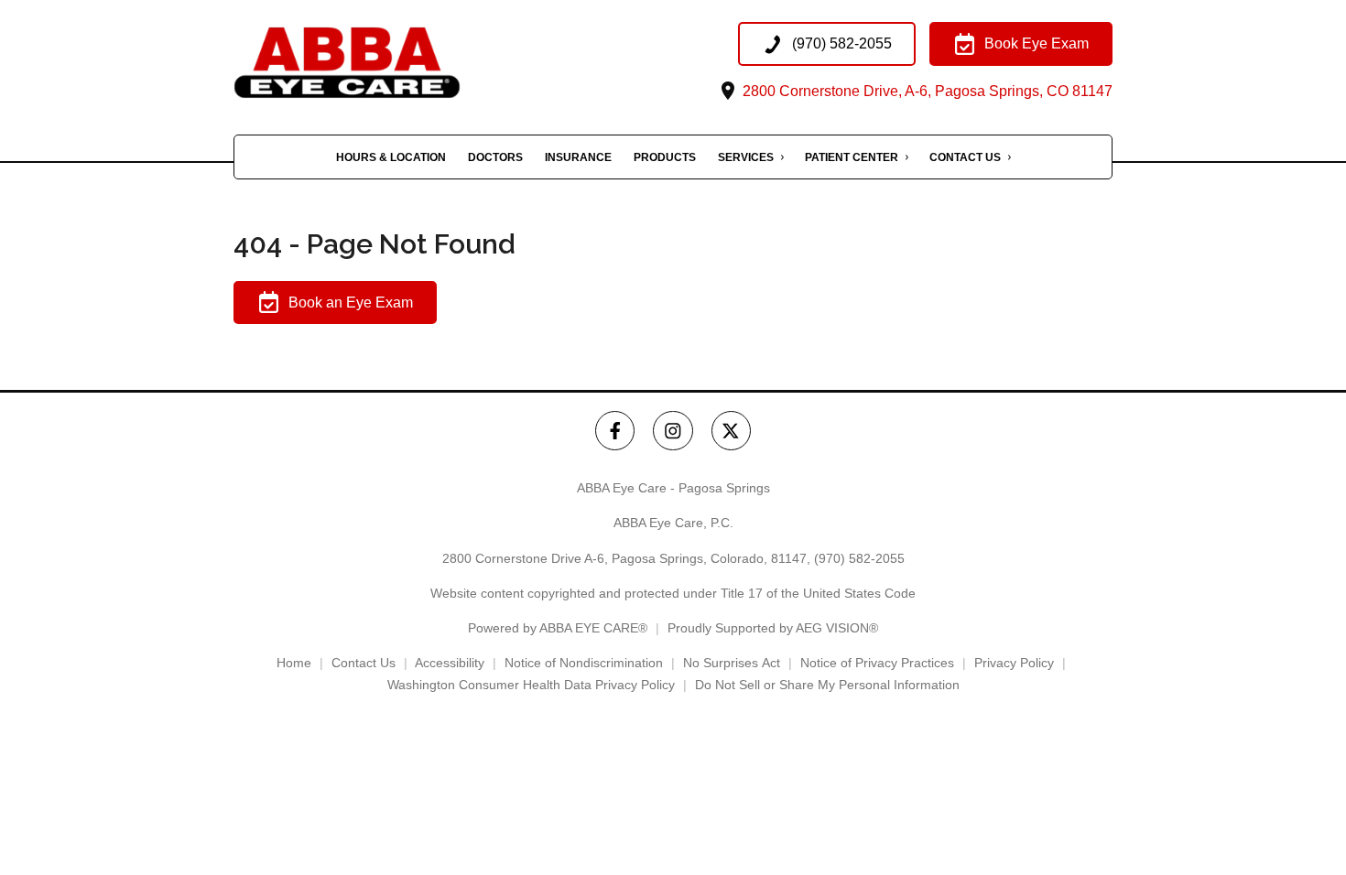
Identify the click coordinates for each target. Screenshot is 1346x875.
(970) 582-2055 (859, 558)
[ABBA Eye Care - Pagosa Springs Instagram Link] (672, 430)
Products (665, 157)
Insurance (578, 157)
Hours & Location (391, 157)
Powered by (557, 628)
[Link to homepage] (385, 62)
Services (746, 157)
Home (294, 662)
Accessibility (449, 662)
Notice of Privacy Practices (877, 662)
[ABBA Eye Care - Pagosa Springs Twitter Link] (731, 430)
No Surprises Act (731, 662)
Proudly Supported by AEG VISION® (773, 628)
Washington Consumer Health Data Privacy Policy (531, 684)
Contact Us (965, 157)
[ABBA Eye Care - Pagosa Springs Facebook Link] (615, 430)
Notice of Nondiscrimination (584, 662)
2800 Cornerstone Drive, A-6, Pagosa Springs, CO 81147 (926, 91)
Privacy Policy (1014, 662)
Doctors (495, 157)
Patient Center (851, 157)
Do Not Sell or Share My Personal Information (827, 684)
